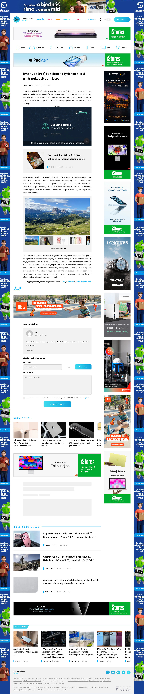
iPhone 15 (16, 290)
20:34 (41, 335)
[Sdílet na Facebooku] (15, 288)
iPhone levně (24, 690)
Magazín (40, 19)
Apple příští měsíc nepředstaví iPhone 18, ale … (25, 652)
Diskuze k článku (30, 324)
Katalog (66, 19)
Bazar (57, 19)
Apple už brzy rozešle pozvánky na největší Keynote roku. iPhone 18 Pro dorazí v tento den (69, 535)
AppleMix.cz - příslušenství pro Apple (81, 687)
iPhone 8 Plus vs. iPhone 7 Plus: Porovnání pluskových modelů (25, 443)
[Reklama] (72, 6)
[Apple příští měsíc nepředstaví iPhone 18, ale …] (25, 639)
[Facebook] (108, 672)
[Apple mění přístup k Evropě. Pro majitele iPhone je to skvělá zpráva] (81, 639)
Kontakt (92, 19)
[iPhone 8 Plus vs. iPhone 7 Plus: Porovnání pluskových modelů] (25, 430)
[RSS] (129, 672)
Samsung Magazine (19, 687)
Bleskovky (78, 19)
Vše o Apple (28, 85)
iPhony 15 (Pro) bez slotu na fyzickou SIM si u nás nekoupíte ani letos (54, 76)
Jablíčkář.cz (31, 687)
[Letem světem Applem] (22, 19)
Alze (63, 282)
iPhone (51, 167)
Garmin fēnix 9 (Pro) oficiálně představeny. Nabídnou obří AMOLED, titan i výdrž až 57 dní (68, 558)
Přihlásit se (83, 367)
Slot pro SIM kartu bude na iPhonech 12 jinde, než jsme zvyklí (81, 443)
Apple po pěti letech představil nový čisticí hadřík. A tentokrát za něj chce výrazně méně (71, 581)
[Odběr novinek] (100, 20)
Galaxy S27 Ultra (62, 690)
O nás (26, 683)
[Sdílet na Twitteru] (20, 288)
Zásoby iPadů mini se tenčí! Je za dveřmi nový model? (52, 443)
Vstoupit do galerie (56, 248)
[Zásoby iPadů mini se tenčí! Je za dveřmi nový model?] (53, 430)
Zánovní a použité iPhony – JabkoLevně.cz (42, 690)
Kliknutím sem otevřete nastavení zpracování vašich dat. (47, 683)
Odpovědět (30, 350)
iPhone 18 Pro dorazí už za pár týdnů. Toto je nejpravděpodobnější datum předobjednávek (109, 653)
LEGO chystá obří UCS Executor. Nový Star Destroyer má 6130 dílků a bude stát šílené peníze (52, 653)
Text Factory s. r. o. (38, 678)
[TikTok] (123, 672)
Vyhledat (120, 19)
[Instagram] (118, 672)
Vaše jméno (27, 362)
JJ (36, 332)
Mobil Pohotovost (83, 282)
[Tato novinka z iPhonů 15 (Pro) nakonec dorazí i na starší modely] (35, 160)
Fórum (49, 19)
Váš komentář (28, 372)
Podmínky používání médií (32, 681)
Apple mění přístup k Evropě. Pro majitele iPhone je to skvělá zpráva (81, 652)
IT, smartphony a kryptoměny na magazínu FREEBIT (52, 687)
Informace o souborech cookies (78, 681)
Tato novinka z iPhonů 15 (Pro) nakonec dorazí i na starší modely (66, 157)
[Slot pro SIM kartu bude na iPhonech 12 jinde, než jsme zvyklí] (81, 430)
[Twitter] (113, 672)
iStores (71, 282)
